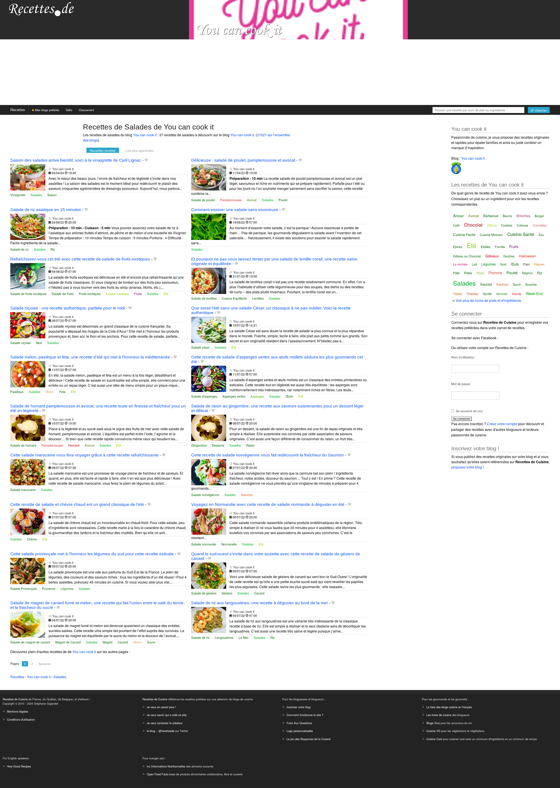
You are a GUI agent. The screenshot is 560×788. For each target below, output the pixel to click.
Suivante (44, 664)
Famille (500, 247)
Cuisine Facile (464, 234)
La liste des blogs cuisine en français (449, 707)
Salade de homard (23, 445)
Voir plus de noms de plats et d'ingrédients (488, 300)
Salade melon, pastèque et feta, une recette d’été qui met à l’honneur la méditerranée (90, 357)
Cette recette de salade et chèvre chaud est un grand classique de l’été (77, 504)
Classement (86, 110)
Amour (458, 215)
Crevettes (540, 225)
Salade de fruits (63, 293)
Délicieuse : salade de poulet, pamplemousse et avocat (243, 160)
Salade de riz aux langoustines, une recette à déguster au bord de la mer (259, 603)
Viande (517, 294)
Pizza (480, 273)
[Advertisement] (280, 72)
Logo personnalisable (300, 731)
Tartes (457, 293)
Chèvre (32, 539)
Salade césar (200, 347)
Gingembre (199, 445)
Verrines (502, 294)
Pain (526, 264)
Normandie (229, 544)
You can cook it (145, 134)
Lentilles (258, 298)
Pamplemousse (231, 199)
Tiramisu (472, 294)
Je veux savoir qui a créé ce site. (167, 715)
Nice (39, 342)
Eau (541, 234)
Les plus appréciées (140, 150)
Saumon (247, 494)
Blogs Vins (433, 723)
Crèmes (522, 225)
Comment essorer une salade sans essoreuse (234, 209)
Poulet (282, 199)
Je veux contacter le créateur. (165, 723)
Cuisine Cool (434, 739)
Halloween (527, 256)
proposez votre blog (466, 467)
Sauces (486, 284)
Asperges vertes (233, 396)
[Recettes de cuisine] (41, 8)
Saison (52, 194)
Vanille (487, 294)
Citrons (492, 225)
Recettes (17, 110)
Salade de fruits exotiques (28, 293)
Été (166, 293)
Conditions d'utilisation (21, 719)
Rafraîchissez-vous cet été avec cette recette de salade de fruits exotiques (80, 259)
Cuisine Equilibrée (234, 298)
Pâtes (468, 273)
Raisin (250, 445)
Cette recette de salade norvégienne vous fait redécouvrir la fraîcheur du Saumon (267, 455)
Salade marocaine (23, 489)
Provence (48, 588)
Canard (259, 593)
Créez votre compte (502, 423)
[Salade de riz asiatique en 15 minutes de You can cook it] (27, 226)
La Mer (243, 637)
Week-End (534, 293)
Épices (457, 247)
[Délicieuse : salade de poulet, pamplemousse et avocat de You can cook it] (208, 176)
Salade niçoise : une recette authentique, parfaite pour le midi (67, 308)
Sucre (151, 642)
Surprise (531, 284)
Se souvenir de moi (469, 411)
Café (456, 225)
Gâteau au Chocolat (467, 256)
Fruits (138, 293)
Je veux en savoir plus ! (161, 707)
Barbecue (490, 215)
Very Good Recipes (19, 766)
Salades (36, 194)
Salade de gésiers (203, 593)
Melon (50, 391)
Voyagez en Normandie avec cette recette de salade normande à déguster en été (267, 504)
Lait (474, 264)
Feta (62, 391)
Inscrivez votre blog (298, 707)
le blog (151, 731)
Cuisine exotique (117, 293)
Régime (527, 273)
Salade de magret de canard (30, 642)
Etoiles (485, 246)
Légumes (67, 588)
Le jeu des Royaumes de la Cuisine (309, 739)
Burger (539, 216)
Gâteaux (492, 256)
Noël (503, 264)
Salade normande (203, 544)
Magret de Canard (68, 642)
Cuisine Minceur (491, 234)
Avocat (252, 199)
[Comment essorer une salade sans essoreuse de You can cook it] (208, 226)
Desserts (218, 445)
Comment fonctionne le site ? (305, 715)
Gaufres (508, 256)
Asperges (257, 396)
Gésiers (227, 593)
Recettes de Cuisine (15, 699)
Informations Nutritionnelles (168, 766)
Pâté (456, 273)
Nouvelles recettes (103, 150)
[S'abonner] (50, 168)
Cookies (506, 225)
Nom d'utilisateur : (463, 357)
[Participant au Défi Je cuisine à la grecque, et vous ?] (456, 166)
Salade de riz (19, 249)
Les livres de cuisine (438, 715)
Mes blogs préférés (46, 110)
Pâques (539, 264)
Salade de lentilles (204, 298)
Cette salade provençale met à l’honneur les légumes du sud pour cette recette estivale (92, 554)
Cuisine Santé (520, 234)
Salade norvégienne (205, 494)
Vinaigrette (17, 194)
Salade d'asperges (204, 396)
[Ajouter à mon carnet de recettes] (146, 160)
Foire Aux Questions (299, 723)
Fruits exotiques (90, 293)
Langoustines (224, 637)
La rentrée (460, 264)
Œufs (289, 396)
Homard (73, 445)
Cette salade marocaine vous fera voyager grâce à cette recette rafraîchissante (84, 455)
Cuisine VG (433, 731)
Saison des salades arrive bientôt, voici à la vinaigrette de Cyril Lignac (75, 160)
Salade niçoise (20, 342)
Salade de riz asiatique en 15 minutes (45, 209)
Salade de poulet (203, 199)
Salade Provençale (23, 588)
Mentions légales (17, 711)
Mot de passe (460, 384)
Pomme (495, 272)
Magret (107, 642)
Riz (53, 249)
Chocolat (473, 224)
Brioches (523, 215)
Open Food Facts (157, 774)
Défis (69, 110)
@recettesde (166, 731)
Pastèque (17, 391)
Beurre (507, 216)
